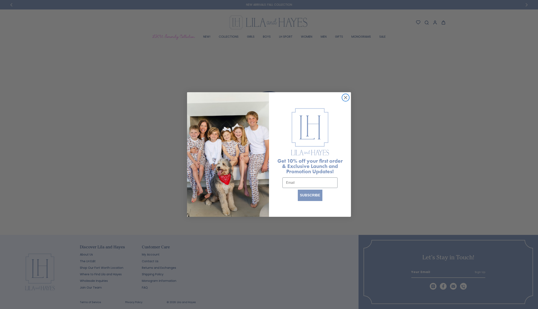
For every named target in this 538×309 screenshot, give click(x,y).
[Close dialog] (345, 97)
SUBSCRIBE (310, 195)
